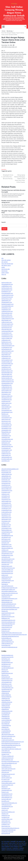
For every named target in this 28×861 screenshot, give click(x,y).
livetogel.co (4, 584)
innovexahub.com (6, 487)
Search (3, 222)
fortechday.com (5, 645)
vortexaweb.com (6, 503)
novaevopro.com (6, 508)
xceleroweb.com (6, 455)
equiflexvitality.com (6, 595)
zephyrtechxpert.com (7, 351)
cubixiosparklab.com (7, 331)
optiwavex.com (5, 443)
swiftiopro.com (5, 534)
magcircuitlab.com (6, 338)
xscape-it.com (5, 754)
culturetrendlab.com (7, 570)
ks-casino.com (5, 779)
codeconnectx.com (6, 322)
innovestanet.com (6, 410)
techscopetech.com (7, 360)
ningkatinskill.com (6, 790)
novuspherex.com (6, 507)
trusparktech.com (6, 510)
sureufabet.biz (5, 718)
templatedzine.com (6, 794)
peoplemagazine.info (7, 657)
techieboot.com (5, 666)
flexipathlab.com (6, 432)
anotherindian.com (6, 819)
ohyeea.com (4, 813)
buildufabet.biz (5, 732)
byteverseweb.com (6, 378)
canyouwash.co (5, 660)
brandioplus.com (6, 426)
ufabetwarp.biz (5, 691)
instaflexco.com (5, 526)
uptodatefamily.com (7, 806)
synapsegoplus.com (7, 383)
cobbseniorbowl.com (7, 758)
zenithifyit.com (5, 498)
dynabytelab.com (6, 478)
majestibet (15, 848)
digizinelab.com (5, 354)
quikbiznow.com (6, 453)
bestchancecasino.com (7, 616)
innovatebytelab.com (7, 306)
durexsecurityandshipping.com (10, 761)
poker (3, 267)
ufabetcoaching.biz (6, 640)
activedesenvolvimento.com (9, 598)
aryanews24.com (6, 752)
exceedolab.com (6, 541)
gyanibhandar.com (6, 689)
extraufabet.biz (5, 707)
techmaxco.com (5, 539)
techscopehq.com (6, 390)
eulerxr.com (4, 575)
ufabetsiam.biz (5, 698)
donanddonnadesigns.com (9, 591)
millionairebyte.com (7, 643)
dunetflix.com (5, 801)
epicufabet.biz (5, 723)
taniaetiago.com (6, 822)
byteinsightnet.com (6, 317)
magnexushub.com (6, 680)
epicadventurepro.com (7, 559)
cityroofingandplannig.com (9, 763)
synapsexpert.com (6, 450)
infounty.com (5, 772)
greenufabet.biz (6, 704)
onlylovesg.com (5, 597)
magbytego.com (6, 309)
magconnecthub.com (7, 380)
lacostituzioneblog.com (8, 812)
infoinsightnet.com (6, 313)
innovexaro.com (6, 394)
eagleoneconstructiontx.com (9, 593)
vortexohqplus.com (6, 532)
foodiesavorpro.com (7, 555)
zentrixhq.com (5, 408)
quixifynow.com (5, 401)
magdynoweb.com (6, 362)
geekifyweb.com (6, 300)
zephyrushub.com (6, 474)
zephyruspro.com (6, 403)
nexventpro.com (6, 516)
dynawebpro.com (6, 428)
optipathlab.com (6, 476)
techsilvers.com (5, 788)
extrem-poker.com (6, 777)
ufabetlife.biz (5, 709)
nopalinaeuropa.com (7, 831)
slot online (6, 841)
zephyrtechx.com (6, 517)
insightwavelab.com (7, 561)
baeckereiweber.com (7, 655)
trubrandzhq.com (6, 512)
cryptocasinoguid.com (7, 740)
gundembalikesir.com (7, 668)
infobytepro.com (6, 308)
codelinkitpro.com (6, 286)
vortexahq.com (5, 496)
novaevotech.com (6, 333)
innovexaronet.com (6, 326)
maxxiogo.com (5, 416)
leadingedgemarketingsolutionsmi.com (12, 741)
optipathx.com (5, 405)
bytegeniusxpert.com (7, 304)
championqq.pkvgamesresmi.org (14, 849)
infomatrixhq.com (6, 329)
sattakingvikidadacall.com (8, 604)
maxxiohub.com (6, 499)
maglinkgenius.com (7, 336)
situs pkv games (6, 260)
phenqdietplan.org (6, 797)
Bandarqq (3, 169)
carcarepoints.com (6, 781)
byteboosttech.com (6, 678)
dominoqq (4, 271)
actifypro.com (5, 523)
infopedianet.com (6, 385)
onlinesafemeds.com (7, 687)
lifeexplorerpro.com (7, 562)
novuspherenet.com (7, 439)
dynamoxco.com (6, 421)
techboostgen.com (6, 288)
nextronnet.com (6, 419)
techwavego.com (6, 356)
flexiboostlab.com (6, 530)
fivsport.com (5, 792)
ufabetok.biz (5, 727)
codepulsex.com (6, 358)
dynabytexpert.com (6, 412)
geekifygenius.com (6, 577)
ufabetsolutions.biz (6, 711)
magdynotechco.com (7, 295)
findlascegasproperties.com (9, 588)
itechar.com (4, 669)
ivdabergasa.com (6, 765)
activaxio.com (5, 543)
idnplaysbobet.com (6, 602)
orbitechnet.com (6, 441)
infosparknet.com (6, 398)
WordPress (21, 858)
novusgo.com (5, 564)
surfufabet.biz (5, 714)
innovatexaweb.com (7, 293)
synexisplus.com (6, 481)
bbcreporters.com (6, 738)
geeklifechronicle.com (7, 552)
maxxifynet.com (5, 485)
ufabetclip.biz (5, 693)
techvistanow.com (6, 327)
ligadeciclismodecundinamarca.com (11, 633)
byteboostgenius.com (7, 381)
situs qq (3, 274)
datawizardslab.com (7, 548)
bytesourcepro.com (7, 371)
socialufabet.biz (5, 713)
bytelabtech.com (6, 291)
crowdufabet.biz (6, 731)
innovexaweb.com (6, 425)
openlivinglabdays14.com (8, 747)
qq (2, 841)
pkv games (9, 171)
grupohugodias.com (7, 785)
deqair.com (4, 786)
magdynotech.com (6, 389)
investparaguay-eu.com (8, 774)
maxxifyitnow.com (6, 399)
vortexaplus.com (6, 435)
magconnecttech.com (7, 580)
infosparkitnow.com (7, 297)
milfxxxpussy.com (6, 804)
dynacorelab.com (6, 489)
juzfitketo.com (5, 824)
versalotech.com (6, 537)
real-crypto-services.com (8, 768)
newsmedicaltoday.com (8, 624)
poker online (5, 272)
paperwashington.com (7, 613)
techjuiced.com (5, 677)
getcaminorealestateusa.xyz (9, 647)
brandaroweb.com (6, 459)
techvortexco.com (6, 299)
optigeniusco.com (6, 505)
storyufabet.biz (5, 722)
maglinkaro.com (6, 367)
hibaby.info (4, 611)
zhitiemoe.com (5, 815)
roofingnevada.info (6, 625)
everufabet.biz (5, 729)
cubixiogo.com (5, 437)
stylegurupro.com (6, 546)
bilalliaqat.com (5, 618)
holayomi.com (5, 631)
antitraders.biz (5, 750)
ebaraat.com (5, 675)
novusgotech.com (6, 417)
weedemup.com (6, 615)
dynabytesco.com (6, 544)
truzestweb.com (6, 448)
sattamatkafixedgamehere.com (10, 607)
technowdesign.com (7, 759)
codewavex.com (6, 340)
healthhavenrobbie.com (8, 589)
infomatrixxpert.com (7, 324)
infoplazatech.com (6, 302)
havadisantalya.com (7, 662)
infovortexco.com (6, 353)
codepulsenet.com (6, 387)
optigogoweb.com (6, 457)
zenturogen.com (6, 423)
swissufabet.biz (5, 700)
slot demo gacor (6, 265)
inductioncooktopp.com (8, 622)
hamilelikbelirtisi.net (7, 535)
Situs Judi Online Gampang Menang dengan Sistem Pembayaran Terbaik (15, 856)
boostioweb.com (6, 472)
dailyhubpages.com (7, 600)
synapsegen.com (6, 430)
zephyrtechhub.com (7, 446)
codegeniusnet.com (7, 311)
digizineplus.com (6, 392)
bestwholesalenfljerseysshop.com (11, 745)
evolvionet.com (5, 480)
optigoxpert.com (6, 519)
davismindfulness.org (7, 642)
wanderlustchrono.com (8, 568)
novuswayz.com (6, 521)
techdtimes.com (6, 664)
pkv (2, 258)
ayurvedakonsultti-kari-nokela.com (11, 749)
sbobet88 (13, 841)
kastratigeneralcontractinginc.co (10, 743)
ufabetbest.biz (5, 716)
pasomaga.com (5, 826)
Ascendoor (10, 858)
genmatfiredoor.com (7, 586)
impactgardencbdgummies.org (10, 828)
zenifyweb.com (5, 582)
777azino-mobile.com (7, 756)
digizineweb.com (6, 320)
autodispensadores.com (8, 620)
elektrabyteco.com (6, 344)
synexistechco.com (6, 490)
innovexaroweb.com (7, 363)
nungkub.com (5, 817)
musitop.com (5, 808)
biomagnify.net (5, 833)
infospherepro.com (6, 553)
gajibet (3, 849)
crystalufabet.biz (6, 725)
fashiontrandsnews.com (8, 736)
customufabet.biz (6, 720)
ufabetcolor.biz (5, 705)
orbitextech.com (6, 579)
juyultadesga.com (6, 767)
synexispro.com (5, 629)
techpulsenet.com (6, 349)
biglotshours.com (6, 684)
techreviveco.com (6, 365)
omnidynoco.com (6, 444)
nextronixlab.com (6, 407)
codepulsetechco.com (7, 318)
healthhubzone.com (7, 673)
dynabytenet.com (6, 369)
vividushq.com (5, 434)
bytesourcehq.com (6, 315)
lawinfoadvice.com (6, 795)
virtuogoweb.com (6, 682)
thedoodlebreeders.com (8, 783)
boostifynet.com (6, 514)
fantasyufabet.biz (6, 696)
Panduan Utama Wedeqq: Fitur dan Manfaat (12, 242)
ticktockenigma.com (7, 573)
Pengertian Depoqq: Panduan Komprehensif (12, 249)
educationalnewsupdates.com (10, 469)
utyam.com (4, 810)
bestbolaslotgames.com (8, 606)
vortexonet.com (5, 483)
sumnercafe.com (6, 799)
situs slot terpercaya (7, 263)
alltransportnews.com (7, 734)
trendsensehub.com (7, 571)
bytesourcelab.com (6, 396)
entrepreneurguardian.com (9, 609)
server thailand (5, 846)
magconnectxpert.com (7, 345)
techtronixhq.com (6, 282)
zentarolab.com (5, 452)
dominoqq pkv (5, 269)
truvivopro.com (5, 492)
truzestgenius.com (6, 347)
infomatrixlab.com (6, 374)
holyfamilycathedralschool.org (10, 636)
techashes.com (5, 659)
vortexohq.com (5, 557)
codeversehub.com (6, 376)
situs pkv (9, 848)
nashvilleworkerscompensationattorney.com (14, 634)
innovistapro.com (6, 528)
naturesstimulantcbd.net (8, 830)
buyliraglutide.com (6, 686)
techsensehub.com (6, 290)
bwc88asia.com (5, 776)
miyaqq (21, 848)
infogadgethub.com (7, 284)
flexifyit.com (4, 414)
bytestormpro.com (6, 566)
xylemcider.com (5, 821)
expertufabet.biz (6, 695)
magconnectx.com (6, 627)
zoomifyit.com (5, 461)
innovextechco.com (6, 335)
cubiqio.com (4, 550)
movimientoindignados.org (9, 803)
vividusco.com (5, 494)
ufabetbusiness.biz (6, 702)
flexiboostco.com (6, 470)
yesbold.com (5, 671)
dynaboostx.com (6, 525)
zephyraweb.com (6, 501)
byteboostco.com (6, 342)
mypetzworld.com (6, 770)
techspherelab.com (6, 372)
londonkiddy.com (6, 638)
